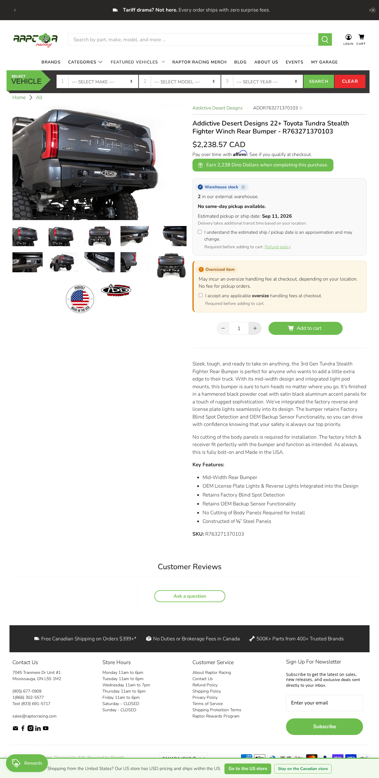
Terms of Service (207, 704)
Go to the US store (248, 768)
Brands (51, 62)
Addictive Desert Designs (217, 108)
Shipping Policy (206, 691)
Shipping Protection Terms (216, 710)
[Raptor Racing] (35, 39)
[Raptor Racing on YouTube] (46, 730)
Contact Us (202, 679)
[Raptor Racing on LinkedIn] (38, 730)
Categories (82, 62)
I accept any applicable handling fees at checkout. (263, 299)
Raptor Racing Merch (199, 62)
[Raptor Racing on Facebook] (23, 730)
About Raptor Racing (211, 672)
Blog (240, 62)
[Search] (325, 39)
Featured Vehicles (134, 62)
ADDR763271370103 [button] (275, 108)
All (39, 97)
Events (294, 62)
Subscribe (324, 726)
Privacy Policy (205, 697)
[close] (373, 10)
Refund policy (278, 247)
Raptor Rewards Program (216, 716)
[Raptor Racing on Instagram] (30, 730)
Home (19, 97)
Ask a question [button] (190, 596)
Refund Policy (205, 685)
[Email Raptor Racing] (15, 730)
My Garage (324, 62)
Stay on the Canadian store (303, 768)
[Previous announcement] (15, 10)
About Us (266, 62)
